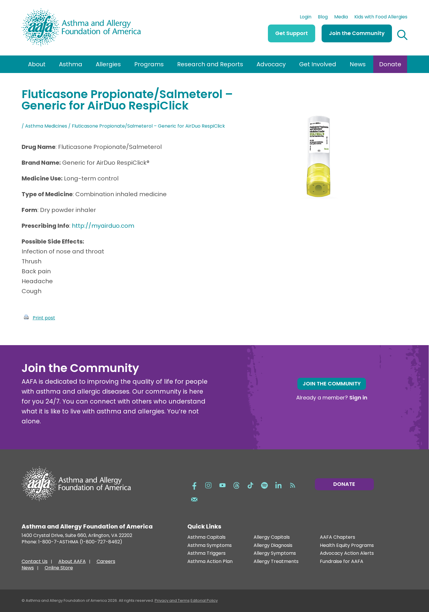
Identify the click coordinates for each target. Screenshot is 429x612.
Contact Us (35, 562)
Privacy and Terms (172, 600)
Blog (323, 17)
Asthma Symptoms (209, 546)
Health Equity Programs (347, 546)
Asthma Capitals (206, 537)
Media (341, 17)
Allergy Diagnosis (273, 546)
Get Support (291, 33)
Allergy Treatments (276, 562)
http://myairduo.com (103, 226)
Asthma (70, 64)
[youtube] (222, 485)
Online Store (59, 568)
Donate (390, 64)
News (358, 64)
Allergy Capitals (272, 537)
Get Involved (317, 64)
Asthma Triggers (206, 553)
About (37, 64)
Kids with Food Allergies (380, 17)
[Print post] (26, 317)
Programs (149, 64)
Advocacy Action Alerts (347, 553)
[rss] (292, 485)
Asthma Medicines (46, 126)
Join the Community (357, 33)
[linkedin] (278, 485)
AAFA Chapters (337, 537)
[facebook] (194, 485)
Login (305, 17)
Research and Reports (210, 64)
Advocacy (271, 64)
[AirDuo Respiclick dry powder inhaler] (319, 196)
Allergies (108, 64)
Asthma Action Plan (210, 562)
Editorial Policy (204, 600)
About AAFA (72, 562)
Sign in (358, 397)
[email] (194, 499)
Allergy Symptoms (275, 553)
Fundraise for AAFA (341, 562)
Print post (44, 317)
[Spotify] (264, 485)
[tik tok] (250, 485)
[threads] (236, 485)
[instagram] (208, 485)
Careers (106, 562)
